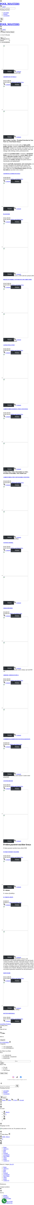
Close (4, 1097)
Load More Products (5, 1024)
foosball (5, 14)
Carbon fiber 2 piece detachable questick (16, 477)
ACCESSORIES (4, 1042)
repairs (5, 1159)
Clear (6, 1073)
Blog (4, 1151)
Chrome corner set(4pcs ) (11, 675)
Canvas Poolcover (9, 345)
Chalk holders (8, 608)
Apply (2, 1063)
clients (5, 1157)
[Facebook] (21, 1077)
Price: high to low (8, 1203)
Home (5, 1147)
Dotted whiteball (9, 1013)
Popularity (6, 1197)
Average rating (7, 1198)
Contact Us (6, 1160)
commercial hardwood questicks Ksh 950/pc (16, 739)
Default (5, 1195)
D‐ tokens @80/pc (8, 897)
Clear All (3, 1040)
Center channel (8, 542)
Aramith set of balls (9, 76)
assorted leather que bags (11, 173)
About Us (5, 1149)
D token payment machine (11, 851)
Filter (4, 32)
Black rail (6, 214)
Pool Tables (6, 1156)
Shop (4, 1150)
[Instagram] (13, 1077)
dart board (6, 973)
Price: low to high (8, 1201)
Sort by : (10, 32)
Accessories (6, 15)
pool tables (6, 12)
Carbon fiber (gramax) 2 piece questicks (15, 409)
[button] (17, 71)
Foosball (5, 1153)
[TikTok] (17, 1077)
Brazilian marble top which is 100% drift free (17, 279)
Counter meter (8, 780)
